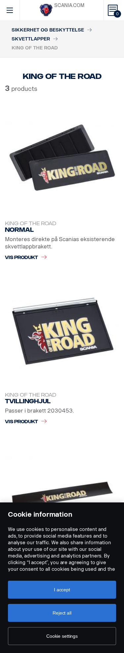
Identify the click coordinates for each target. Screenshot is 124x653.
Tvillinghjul (28, 401)
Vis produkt (21, 257)
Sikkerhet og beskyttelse (48, 30)
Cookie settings (62, 636)
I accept (62, 589)
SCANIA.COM (69, 5)
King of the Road (30, 224)
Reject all (62, 613)
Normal (19, 230)
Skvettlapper (31, 39)
